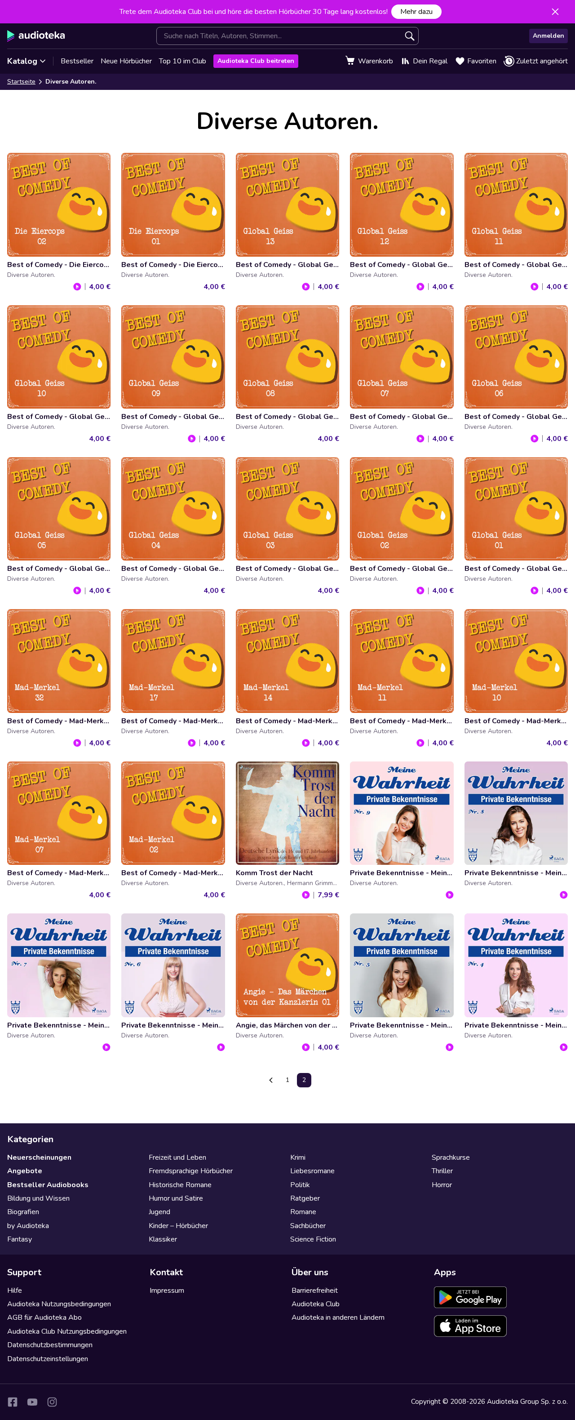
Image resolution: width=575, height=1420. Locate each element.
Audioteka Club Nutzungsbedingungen (67, 1331)
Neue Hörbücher (126, 61)
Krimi (297, 1157)
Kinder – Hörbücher (178, 1226)
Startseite (21, 81)
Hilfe (14, 1290)
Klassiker (163, 1239)
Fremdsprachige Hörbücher (191, 1171)
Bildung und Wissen (38, 1198)
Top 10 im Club (182, 61)
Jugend (159, 1212)
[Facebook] (12, 1402)
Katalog (22, 61)
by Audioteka (28, 1226)
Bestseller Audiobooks (47, 1185)
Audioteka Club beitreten (255, 61)
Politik (300, 1185)
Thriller (442, 1171)
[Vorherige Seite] (271, 1080)
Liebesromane (312, 1171)
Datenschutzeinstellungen (47, 1359)
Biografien (23, 1212)
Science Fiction (313, 1239)
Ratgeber (305, 1198)
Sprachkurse (451, 1157)
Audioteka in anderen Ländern (338, 1317)
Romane (303, 1212)
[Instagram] (52, 1402)
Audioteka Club (316, 1304)
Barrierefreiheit (315, 1290)
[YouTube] (32, 1402)
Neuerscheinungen (39, 1157)
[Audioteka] (36, 36)
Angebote (24, 1171)
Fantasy (19, 1239)
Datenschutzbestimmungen (50, 1345)
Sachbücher (308, 1226)
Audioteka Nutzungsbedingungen (59, 1304)
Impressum (167, 1290)
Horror (442, 1185)
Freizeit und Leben (177, 1157)
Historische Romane (180, 1185)
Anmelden (548, 35)
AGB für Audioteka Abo (44, 1317)
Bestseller (77, 61)
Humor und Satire (176, 1198)
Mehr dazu (416, 12)
